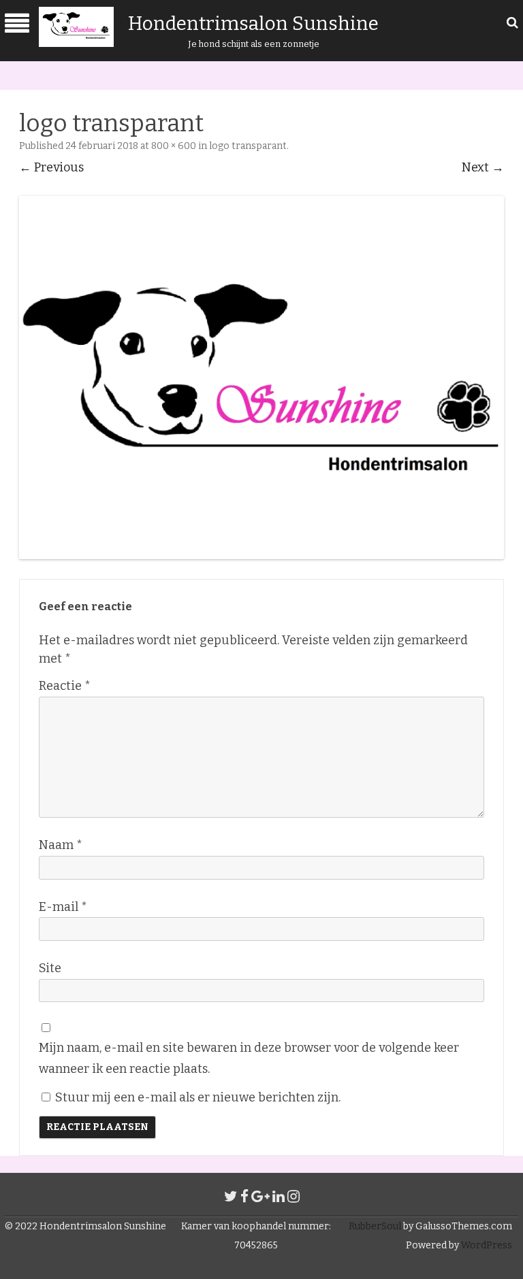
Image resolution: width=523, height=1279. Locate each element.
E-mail (63, 906)
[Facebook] (244, 1197)
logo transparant (248, 146)
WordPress (485, 1245)
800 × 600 (173, 146)
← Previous (51, 167)
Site (50, 968)
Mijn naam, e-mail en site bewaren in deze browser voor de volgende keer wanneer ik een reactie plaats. (249, 1058)
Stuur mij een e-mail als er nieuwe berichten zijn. (197, 1097)
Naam (60, 844)
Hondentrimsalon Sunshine (253, 23)
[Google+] (260, 1197)
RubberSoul (375, 1226)
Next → (483, 167)
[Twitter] (231, 1197)
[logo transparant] (261, 377)
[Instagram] (293, 1197)
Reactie (65, 685)
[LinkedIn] (278, 1197)
